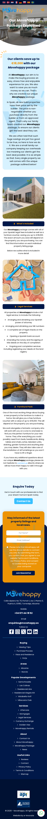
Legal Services (24, 717)
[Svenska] (32, 2)
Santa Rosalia (24, 682)
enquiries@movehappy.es (23, 623)
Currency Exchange (25, 721)
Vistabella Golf (24, 696)
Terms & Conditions (25, 770)
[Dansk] (8, 2)
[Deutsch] (20, 2)
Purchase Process (25, 651)
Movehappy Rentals (25, 728)
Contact (25, 763)
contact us (22, 463)
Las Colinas (25, 685)
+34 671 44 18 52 (24, 613)
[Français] (16, 2)
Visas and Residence (24, 654)
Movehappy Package (24, 745)
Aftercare (24, 710)
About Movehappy (24, 742)
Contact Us (23, 501)
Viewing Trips (25, 647)
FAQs (24, 658)
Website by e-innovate (23, 815)
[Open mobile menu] (42, 9)
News (24, 749)
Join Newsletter (23, 573)
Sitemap (25, 774)
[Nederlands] (12, 2)
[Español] (28, 2)
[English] (4, 2)
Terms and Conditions (28, 558)
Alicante (24, 668)
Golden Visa (24, 724)
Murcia (25, 672)
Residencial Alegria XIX (24, 692)
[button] (41, 813)
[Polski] (24, 2)
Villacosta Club (25, 700)
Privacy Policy (20, 561)
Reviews (24, 759)
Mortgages (25, 714)
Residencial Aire (25, 689)
